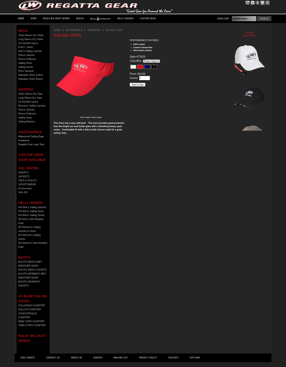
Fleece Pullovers (27, 59)
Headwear (23, 140)
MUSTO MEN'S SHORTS (32, 269)
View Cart (223, 18)
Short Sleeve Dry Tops (30, 93)
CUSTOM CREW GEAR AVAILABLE (32, 157)
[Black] (154, 67)
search (264, 18)
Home (21, 18)
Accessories (30, 132)
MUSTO (80, 18)
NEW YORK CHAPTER (31, 321)
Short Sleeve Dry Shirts (31, 35)
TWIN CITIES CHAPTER (32, 325)
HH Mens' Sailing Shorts (31, 215)
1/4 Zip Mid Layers (28, 43)
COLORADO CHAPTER (31, 305)
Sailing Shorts (25, 67)
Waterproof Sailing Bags (31, 136)
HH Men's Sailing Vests (31, 211)
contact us (53, 357)
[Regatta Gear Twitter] (252, 2)
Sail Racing (28, 168)
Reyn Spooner (26, 71)
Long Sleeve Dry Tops (30, 97)
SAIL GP (23, 192)
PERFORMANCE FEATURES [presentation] (144, 40)
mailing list (121, 357)
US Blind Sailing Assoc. (32, 298)
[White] (133, 67)
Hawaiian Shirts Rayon (30, 79)
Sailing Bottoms (26, 121)
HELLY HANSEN (30, 203)
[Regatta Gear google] (262, 2)
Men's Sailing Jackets (30, 51)
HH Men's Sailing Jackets (32, 207)
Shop (33, 18)
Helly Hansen (125, 18)
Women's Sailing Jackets (32, 105)
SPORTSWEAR (27, 184)
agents (97, 357)
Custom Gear (148, 18)
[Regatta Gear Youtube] (247, 2)
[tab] (149, 40)
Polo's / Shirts (25, 47)
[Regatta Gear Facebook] (257, 2)
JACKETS (23, 176)
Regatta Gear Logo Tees (31, 144)
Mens (23, 31)
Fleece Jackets (26, 55)
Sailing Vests (25, 63)
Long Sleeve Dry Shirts (30, 39)
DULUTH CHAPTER (29, 309)
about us (76, 357)
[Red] (140, 67)
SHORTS (23, 172)
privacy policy (148, 357)
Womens (25, 89)
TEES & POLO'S (27, 180)
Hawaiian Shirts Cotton (30, 75)
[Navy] (147, 67)
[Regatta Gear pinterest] (267, 2)
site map (195, 357)
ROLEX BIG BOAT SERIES (56, 18)
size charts (27, 357)
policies (173, 357)
